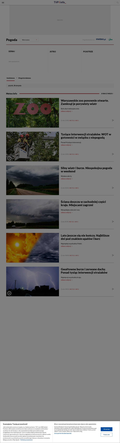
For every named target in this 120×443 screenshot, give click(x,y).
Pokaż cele (106, 434)
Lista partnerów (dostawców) (62, 433)
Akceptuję (107, 429)
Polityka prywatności (26, 440)
